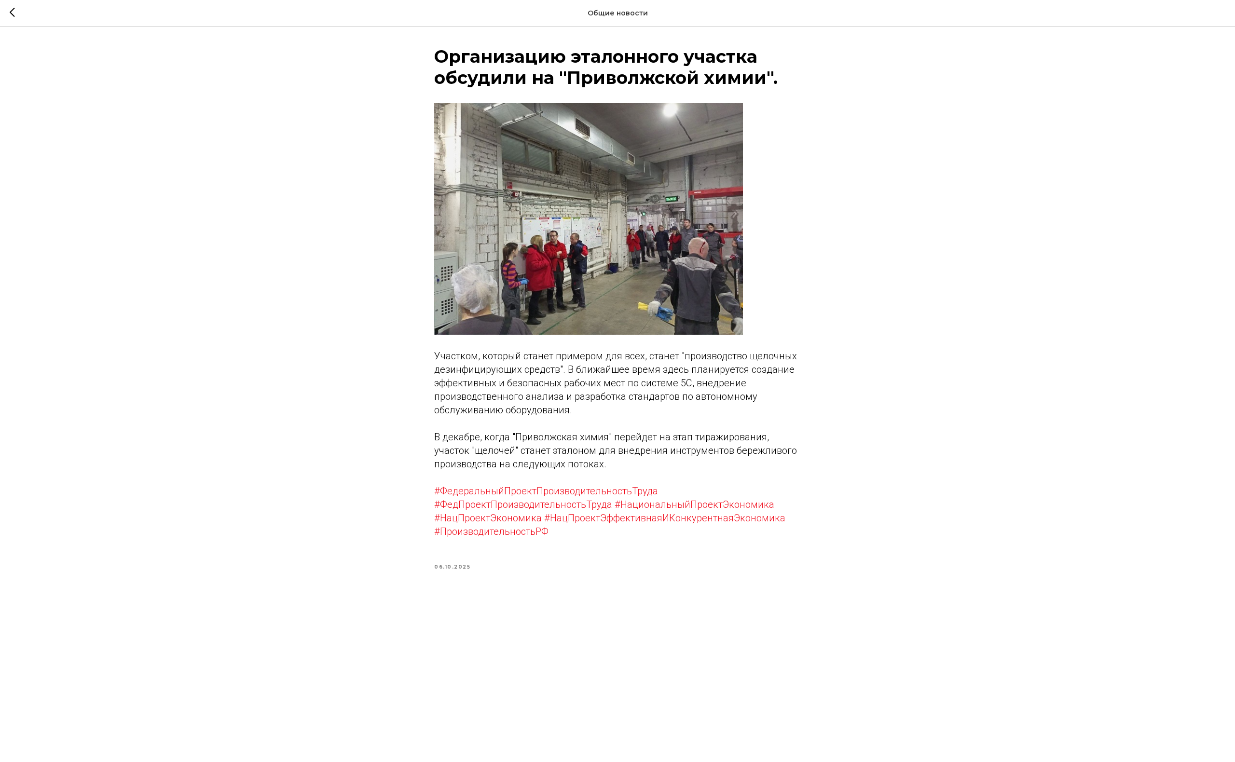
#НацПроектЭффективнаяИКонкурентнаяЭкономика (664, 518)
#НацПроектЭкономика (488, 518)
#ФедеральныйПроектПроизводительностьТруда (546, 491)
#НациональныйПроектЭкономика (694, 504)
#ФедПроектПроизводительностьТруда (523, 504)
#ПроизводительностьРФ (491, 531)
